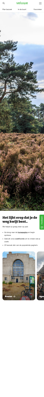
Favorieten (38, 9)
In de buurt (22, 9)
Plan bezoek (7, 9)
